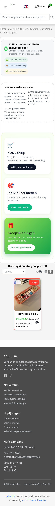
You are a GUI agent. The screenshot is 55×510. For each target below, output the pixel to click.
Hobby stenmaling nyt (27, 314)
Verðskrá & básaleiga (15, 403)
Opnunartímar (11, 418)
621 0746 (15, 453)
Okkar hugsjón (11, 426)
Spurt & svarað (11, 422)
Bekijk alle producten (22, 167)
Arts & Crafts (32, 28)
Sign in (41, 6)
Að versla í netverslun (15, 394)
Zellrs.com (10, 496)
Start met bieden (20, 207)
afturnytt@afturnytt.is (27, 457)
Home (3, 28)
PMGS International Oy (34, 500)
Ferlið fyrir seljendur (14, 398)
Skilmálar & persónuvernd (17, 431)
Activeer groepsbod (21, 247)
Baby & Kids (16, 28)
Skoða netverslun (13, 390)
